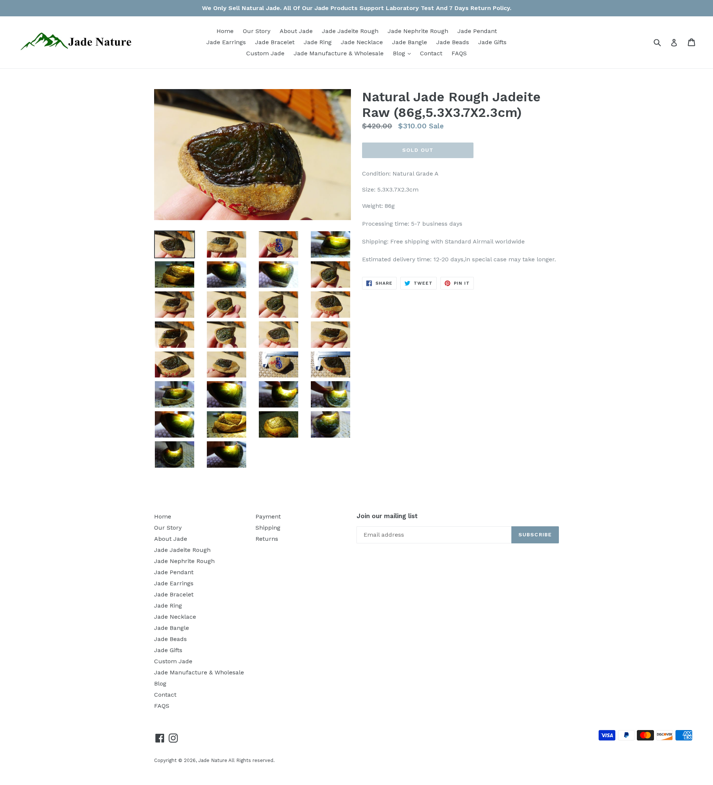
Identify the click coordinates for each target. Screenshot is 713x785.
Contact (431, 53)
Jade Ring (318, 42)
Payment (268, 516)
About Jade (296, 31)
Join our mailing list (387, 516)
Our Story (256, 31)
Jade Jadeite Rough (350, 31)
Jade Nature (212, 760)
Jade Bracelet (274, 42)
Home (225, 31)
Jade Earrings (226, 42)
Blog (403, 53)
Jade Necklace (362, 42)
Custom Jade (265, 53)
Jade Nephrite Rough (418, 31)
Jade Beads (452, 42)
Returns (266, 538)
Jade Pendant (477, 31)
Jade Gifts (492, 42)
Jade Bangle (409, 42)
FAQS (459, 53)
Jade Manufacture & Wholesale (339, 53)
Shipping (267, 527)
